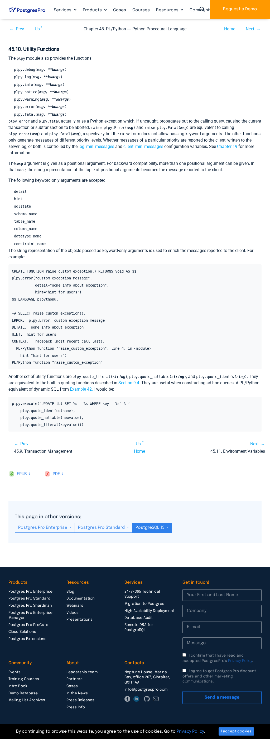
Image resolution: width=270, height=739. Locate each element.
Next (250, 28)
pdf (56, 474)
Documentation (80, 598)
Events (14, 672)
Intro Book (17, 686)
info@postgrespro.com (145, 689)
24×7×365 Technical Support (142, 594)
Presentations (79, 619)
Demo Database (23, 693)
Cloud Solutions (22, 632)
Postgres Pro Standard (102, 527)
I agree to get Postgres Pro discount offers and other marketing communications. (219, 676)
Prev (20, 28)
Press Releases (80, 700)
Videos (72, 613)
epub (22, 474)
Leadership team (82, 672)
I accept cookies (236, 731)
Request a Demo (240, 9)
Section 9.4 (128, 382)
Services (63, 10)
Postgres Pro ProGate (28, 625)
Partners (74, 679)
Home (229, 28)
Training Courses (23, 679)
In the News (77, 693)
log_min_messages (96, 146)
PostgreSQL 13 (151, 527)
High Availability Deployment (149, 611)
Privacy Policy (240, 661)
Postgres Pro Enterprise (43, 527)
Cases (119, 10)
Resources (168, 10)
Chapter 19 (227, 146)
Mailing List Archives (26, 700)
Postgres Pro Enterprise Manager (30, 615)
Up (37, 28)
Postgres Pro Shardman (30, 605)
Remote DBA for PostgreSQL (138, 627)
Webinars (74, 605)
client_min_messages (143, 146)
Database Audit (138, 618)
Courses (141, 10)
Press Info (75, 707)
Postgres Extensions (27, 639)
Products (93, 10)
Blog (70, 591)
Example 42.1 (82, 389)
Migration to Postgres (144, 604)
